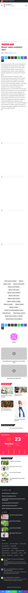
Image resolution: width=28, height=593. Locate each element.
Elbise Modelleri (14, 41)
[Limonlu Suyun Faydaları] (5, 474)
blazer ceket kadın (14, 289)
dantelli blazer (7, 313)
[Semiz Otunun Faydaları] (4, 523)
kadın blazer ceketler (19, 313)
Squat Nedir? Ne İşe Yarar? (8, 0)
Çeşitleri (21, 555)
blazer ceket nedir (14, 295)
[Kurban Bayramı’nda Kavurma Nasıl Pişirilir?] (7, 404)
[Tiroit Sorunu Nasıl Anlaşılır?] (4, 516)
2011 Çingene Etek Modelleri (16, 428)
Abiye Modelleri (15, 548)
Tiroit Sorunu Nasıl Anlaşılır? (16, 515)
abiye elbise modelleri (6, 548)
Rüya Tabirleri (9, 555)
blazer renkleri (14, 307)
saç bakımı (16, 555)
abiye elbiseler (13, 546)
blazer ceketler (9, 304)
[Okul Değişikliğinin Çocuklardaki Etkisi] (5, 480)
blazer (21, 281)
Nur (4, 577)
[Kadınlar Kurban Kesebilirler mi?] (21, 390)
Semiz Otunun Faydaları (15, 521)
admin (4, 52)
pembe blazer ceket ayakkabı (14, 319)
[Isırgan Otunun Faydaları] (5, 463)
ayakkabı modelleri (5, 550)
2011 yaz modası (5, 543)
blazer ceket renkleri (14, 298)
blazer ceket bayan (19, 284)
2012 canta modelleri (14, 543)
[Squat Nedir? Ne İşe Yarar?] (5, 468)
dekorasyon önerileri (6, 552)
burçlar (12, 550)
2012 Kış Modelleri (5, 546)
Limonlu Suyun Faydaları (15, 472)
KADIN (20, 552)
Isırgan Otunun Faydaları (15, 461)
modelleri (3, 555)
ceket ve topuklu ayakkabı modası (14, 310)
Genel (12, 44)
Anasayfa (4, 41)
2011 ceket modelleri (10, 281)
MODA (8, 41)
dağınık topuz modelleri (19, 550)
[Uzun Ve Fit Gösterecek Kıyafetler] (21, 409)
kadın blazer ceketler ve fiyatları (14, 316)
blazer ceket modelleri (14, 292)
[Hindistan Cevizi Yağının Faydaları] (7, 390)
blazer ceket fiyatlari (14, 287)
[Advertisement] (14, 24)
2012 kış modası (23, 543)
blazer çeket (7, 284)
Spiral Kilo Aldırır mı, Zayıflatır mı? (13, 577)
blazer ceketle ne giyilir (14, 301)
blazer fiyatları (20, 304)
